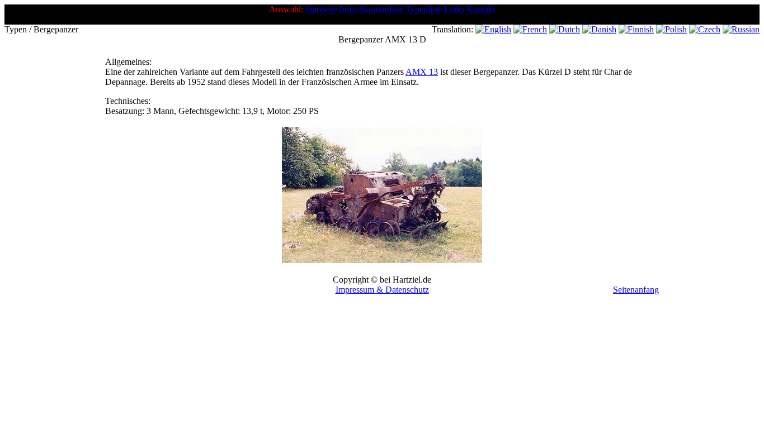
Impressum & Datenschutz (382, 289)
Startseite (321, 9)
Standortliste (381, 9)
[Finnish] (636, 29)
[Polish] (671, 29)
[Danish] (599, 29)
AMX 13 (421, 72)
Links (454, 9)
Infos (348, 9)
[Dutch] (564, 29)
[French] (530, 29)
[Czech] (704, 29)
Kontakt (480, 9)
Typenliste (423, 9)
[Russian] (741, 29)
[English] (493, 29)
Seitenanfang (636, 289)
